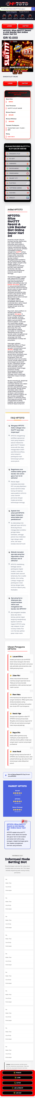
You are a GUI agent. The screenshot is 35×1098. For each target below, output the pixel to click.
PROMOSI (18, 1073)
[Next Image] (31, 56)
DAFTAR (26, 26)
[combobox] (16, 9)
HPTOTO (10, 349)
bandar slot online (13, 284)
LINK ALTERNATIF (18, 1087)
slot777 (18, 252)
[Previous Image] (3, 56)
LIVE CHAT (18, 1092)
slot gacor (18, 314)
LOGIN (9, 26)
